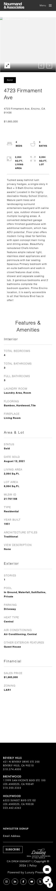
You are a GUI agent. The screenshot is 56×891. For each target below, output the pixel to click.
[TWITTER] (40, 881)
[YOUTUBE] (32, 881)
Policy (33, 865)
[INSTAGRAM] (6, 881)
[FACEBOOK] (23, 881)
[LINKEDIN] (15, 881)
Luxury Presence (36, 872)
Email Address (11, 836)
